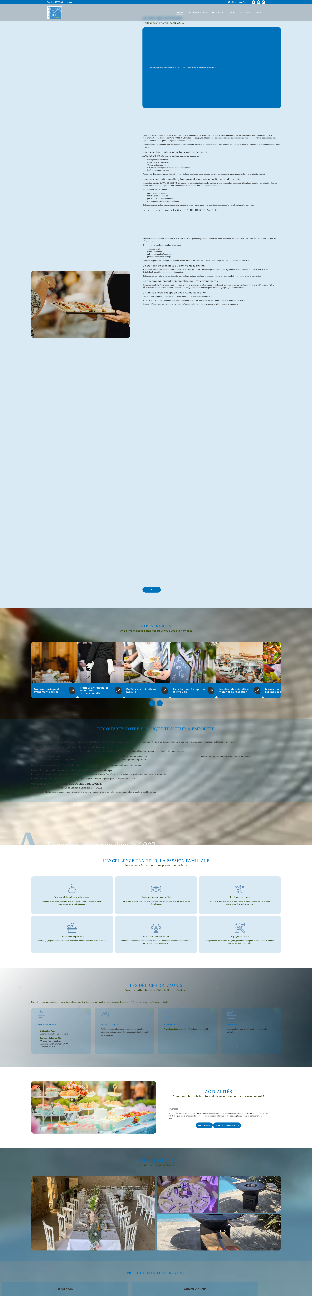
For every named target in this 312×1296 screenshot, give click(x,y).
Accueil (179, 12)
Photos (232, 12)
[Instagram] (258, 2)
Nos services (218, 12)
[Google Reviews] (263, 2)
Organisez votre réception (159, 292)
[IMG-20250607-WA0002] (93, 1213)
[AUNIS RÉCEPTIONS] (55, 12)
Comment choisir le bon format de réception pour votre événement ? (218, 1096)
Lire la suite (204, 1125)
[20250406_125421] (219, 1232)
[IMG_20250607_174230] (187, 1194)
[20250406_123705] (250, 1194)
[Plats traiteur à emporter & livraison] (80, 304)
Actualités (245, 12)
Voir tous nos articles (227, 1125)
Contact (259, 12)
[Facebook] (253, 2)
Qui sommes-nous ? (197, 12)
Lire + (151, 590)
